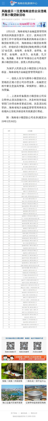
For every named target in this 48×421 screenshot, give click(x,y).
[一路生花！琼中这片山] (36, 371)
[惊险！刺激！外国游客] (12, 371)
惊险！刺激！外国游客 (12, 381)
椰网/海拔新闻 (7, 19)
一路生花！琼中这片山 (36, 381)
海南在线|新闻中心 (27, 3)
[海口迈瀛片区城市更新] (12, 393)
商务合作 (34, 413)
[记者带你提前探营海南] (36, 393)
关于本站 (14, 413)
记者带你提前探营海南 (36, 402)
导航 (3, 3)
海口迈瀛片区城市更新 (12, 402)
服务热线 (24, 413)
